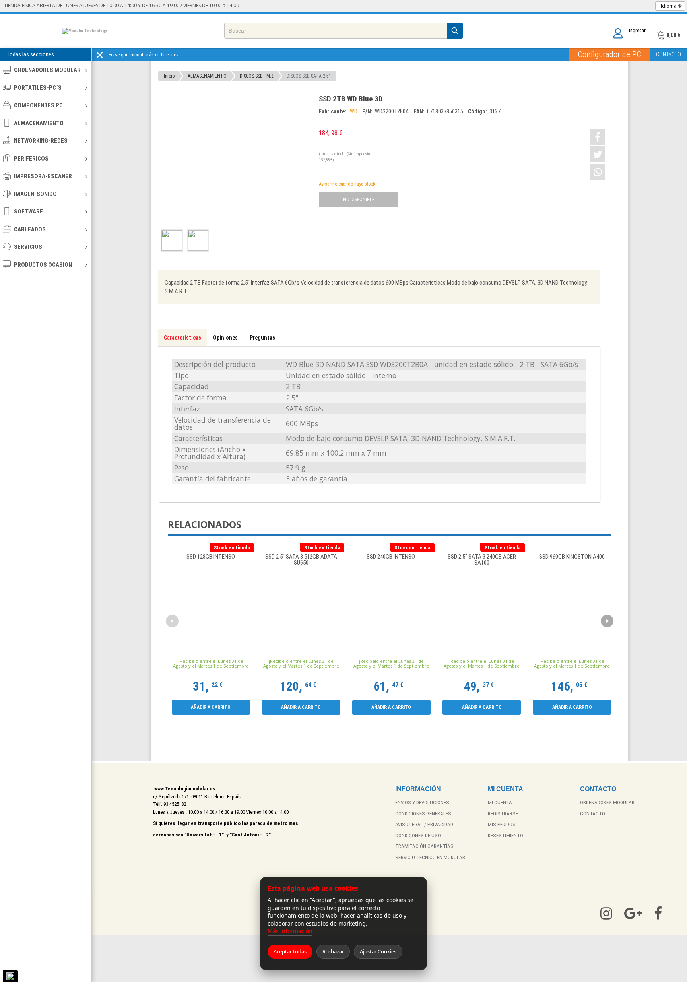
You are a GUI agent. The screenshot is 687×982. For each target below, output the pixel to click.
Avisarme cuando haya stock (347, 184)
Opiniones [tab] (225, 337)
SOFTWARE (28, 211)
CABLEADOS (30, 229)
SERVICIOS (28, 246)
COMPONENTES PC (38, 105)
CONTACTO (668, 54)
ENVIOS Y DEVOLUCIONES (422, 802)
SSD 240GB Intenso (391, 557)
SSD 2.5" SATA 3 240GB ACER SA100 (482, 560)
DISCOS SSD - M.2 (257, 76)
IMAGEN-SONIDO (35, 194)
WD (354, 111)
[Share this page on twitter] (597, 154)
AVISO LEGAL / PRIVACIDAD (424, 824)
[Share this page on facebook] (597, 137)
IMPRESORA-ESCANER (43, 176)
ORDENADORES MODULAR (47, 70)
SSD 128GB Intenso (210, 557)
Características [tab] (182, 337)
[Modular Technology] (84, 31)
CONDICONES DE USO (418, 835)
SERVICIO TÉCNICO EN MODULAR (430, 857)
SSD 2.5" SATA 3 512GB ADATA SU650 (301, 560)
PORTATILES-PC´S (38, 87)
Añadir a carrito (211, 707)
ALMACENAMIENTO (39, 123)
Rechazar (333, 951)
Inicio (169, 76)
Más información (290, 931)
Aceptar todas (290, 951)
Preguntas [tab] (262, 337)
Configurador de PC (609, 54)
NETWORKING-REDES (41, 140)
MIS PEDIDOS (502, 824)
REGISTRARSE (503, 814)
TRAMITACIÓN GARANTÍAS (424, 846)
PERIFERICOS (31, 158)
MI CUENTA (500, 802)
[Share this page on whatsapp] (597, 172)
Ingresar (637, 30)
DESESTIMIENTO (505, 835)
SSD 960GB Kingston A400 (572, 557)
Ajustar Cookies (378, 951)
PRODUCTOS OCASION (43, 264)
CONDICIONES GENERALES (423, 814)
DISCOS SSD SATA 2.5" (308, 76)
